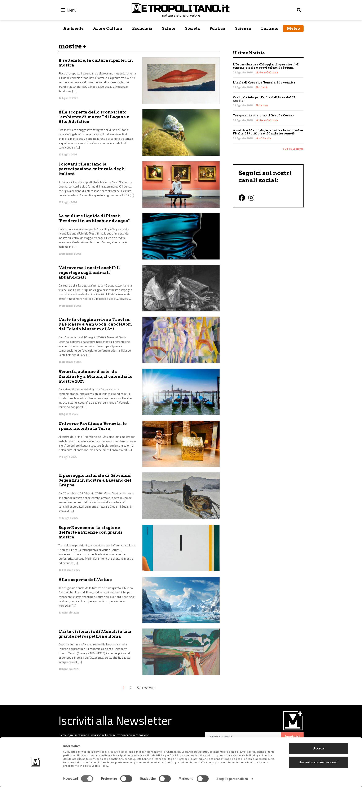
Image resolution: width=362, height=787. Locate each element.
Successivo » (146, 687)
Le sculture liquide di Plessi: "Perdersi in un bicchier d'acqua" (94, 218)
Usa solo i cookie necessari (319, 762)
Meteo (293, 28)
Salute (168, 28)
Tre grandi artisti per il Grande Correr (263, 115)
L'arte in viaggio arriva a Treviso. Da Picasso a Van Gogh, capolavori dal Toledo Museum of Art (95, 324)
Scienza (243, 28)
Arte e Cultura (108, 28)
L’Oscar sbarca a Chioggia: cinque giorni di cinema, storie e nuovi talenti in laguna (266, 66)
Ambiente (73, 28)
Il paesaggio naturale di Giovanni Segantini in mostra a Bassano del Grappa (94, 480)
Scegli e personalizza (232, 778)
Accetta (318, 748)
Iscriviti (292, 737)
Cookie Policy (100, 766)
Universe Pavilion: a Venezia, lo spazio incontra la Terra (92, 426)
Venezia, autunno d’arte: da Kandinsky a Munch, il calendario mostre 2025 (95, 376)
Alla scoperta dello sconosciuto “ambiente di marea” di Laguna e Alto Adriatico (93, 117)
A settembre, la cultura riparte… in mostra (95, 63)
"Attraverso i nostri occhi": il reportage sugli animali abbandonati (89, 272)
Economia (142, 28)
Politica (217, 28)
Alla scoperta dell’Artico (85, 579)
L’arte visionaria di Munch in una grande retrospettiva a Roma (94, 634)
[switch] (126, 778)
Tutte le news (293, 149)
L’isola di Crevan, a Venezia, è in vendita (264, 82)
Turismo (269, 28)
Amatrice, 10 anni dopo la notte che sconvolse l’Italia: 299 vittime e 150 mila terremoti (268, 132)
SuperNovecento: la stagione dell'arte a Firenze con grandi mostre (90, 532)
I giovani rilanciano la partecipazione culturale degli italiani (91, 169)
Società (192, 28)
